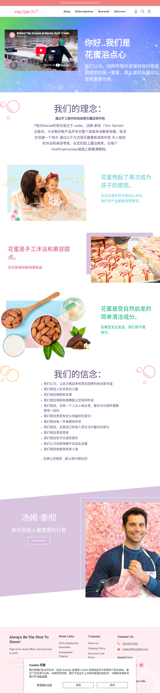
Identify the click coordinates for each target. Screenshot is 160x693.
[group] (80, 3)
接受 (78, 685)
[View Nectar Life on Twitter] (141, 665)
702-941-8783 (130, 643)
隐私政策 (42, 676)
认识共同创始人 (39, 540)
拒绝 (112, 685)
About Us (93, 643)
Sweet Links (66, 636)
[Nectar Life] (26, 11)
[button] (84, 11)
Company (94, 636)
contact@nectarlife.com (135, 649)
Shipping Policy (96, 648)
